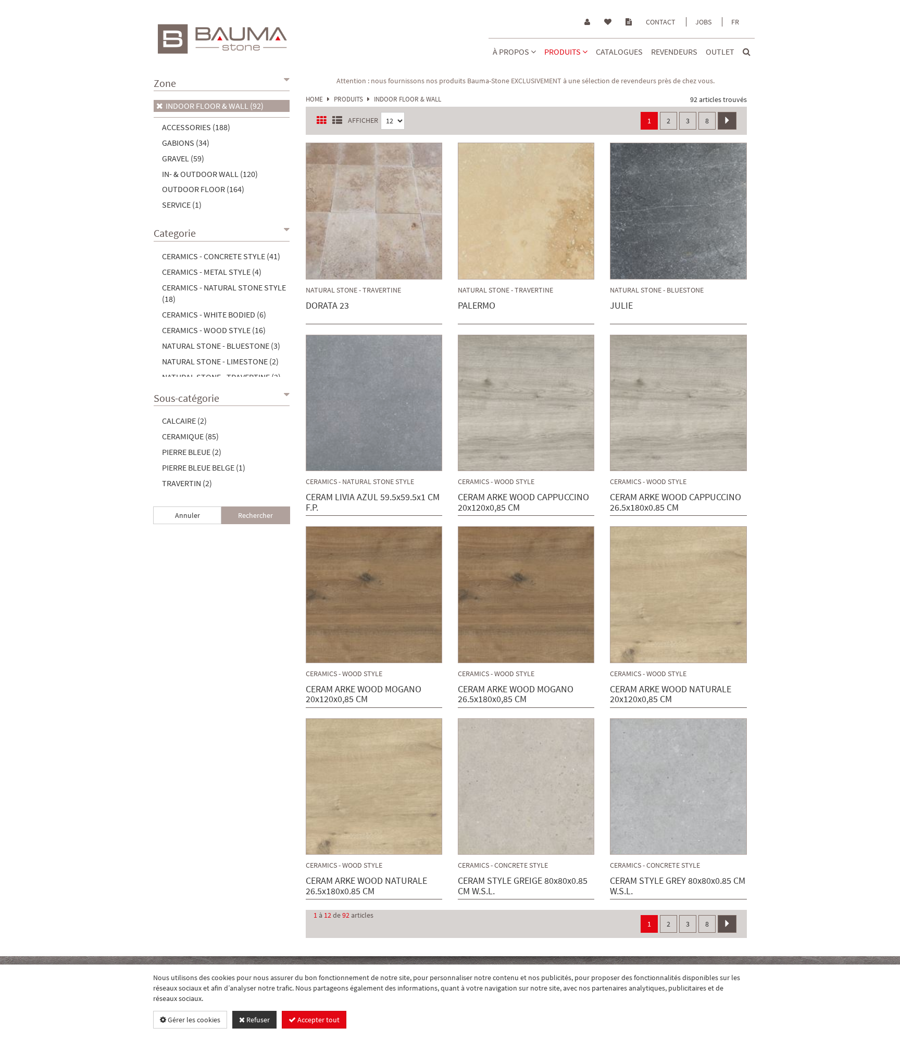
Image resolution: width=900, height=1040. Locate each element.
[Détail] (375, 213)
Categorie (175, 232)
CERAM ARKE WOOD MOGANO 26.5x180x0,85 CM (515, 694)
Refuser (257, 1019)
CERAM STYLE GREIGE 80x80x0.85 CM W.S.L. (523, 886)
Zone (165, 83)
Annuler (187, 515)
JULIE (621, 305)
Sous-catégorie (186, 397)
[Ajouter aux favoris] (344, 213)
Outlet (720, 51)
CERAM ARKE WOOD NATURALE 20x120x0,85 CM (670, 694)
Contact (661, 22)
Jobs (703, 22)
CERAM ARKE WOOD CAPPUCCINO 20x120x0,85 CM (523, 502)
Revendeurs (674, 51)
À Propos (512, 51)
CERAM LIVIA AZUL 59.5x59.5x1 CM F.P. (373, 502)
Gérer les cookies (193, 1019)
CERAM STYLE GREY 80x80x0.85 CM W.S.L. (677, 886)
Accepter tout (318, 1019)
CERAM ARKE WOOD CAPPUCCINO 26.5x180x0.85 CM (675, 502)
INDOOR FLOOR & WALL (407, 99)
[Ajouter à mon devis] (404, 213)
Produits (563, 51)
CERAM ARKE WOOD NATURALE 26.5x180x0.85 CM (366, 886)
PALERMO (476, 305)
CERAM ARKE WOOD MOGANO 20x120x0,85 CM (363, 694)
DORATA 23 (327, 305)
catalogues (619, 51)
